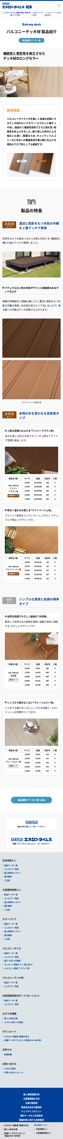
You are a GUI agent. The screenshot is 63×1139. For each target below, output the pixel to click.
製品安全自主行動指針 (31, 1107)
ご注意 (7, 880)
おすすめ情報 (9, 1013)
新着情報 (8, 1054)
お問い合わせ (9, 1064)
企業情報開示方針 (31, 1098)
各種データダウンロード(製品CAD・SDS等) (22, 1040)
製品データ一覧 (11, 865)
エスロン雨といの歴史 (13, 1022)
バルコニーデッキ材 (12, 978)
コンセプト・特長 (11, 869)
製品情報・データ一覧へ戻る (31, 800)
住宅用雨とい (41, 1129)
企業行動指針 (31, 1103)
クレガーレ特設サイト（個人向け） (18, 964)
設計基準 (8, 876)
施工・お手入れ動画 (12, 960)
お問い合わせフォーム (13, 1072)
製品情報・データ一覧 (31, 40)
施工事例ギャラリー (12, 873)
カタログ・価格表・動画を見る (16, 1125)
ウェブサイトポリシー (31, 1111)
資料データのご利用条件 (31, 1115)
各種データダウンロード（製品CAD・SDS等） (14, 1134)
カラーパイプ (9, 919)
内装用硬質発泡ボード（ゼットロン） (21, 996)
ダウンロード (9, 1031)
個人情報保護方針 (31, 1094)
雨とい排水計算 (10, 1129)
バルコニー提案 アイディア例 (16, 968)
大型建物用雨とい (43, 1133)
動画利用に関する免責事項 (31, 1120)
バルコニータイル (11, 948)
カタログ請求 (10, 1068)
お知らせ (7, 1049)
